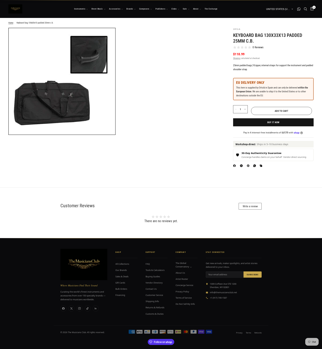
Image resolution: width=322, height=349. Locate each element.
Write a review (250, 206)
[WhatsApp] (255, 166)
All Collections (122, 263)
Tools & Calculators (155, 270)
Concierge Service (184, 285)
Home (10, 23)
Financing (120, 295)
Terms (248, 332)
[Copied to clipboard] (262, 166)
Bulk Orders (121, 288)
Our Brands (121, 270)
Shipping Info (152, 301)
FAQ (148, 263)
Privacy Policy (182, 291)
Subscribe (252, 274)
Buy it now (273, 122)
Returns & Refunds (155, 307)
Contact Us (151, 288)
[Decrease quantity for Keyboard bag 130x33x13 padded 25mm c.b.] (235, 109)
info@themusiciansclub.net (223, 292)
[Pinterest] (249, 166)
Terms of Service (184, 297)
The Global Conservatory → (184, 265)
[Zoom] (108, 35)
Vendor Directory (154, 282)
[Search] (305, 9)
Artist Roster (182, 278)
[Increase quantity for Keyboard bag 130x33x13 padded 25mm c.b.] (245, 109)
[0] (311, 9)
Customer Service (154, 295)
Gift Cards (120, 282)
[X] (242, 166)
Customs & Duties (155, 313)
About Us (180, 272)
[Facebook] (235, 166)
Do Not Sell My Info (185, 303)
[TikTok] (88, 308)
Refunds (258, 332)
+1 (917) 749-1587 (218, 297)
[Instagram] (79, 308)
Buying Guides (153, 276)
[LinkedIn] (96, 308)
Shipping (236, 58)
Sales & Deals (121, 276)
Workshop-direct (245, 144)
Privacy (239, 332)
